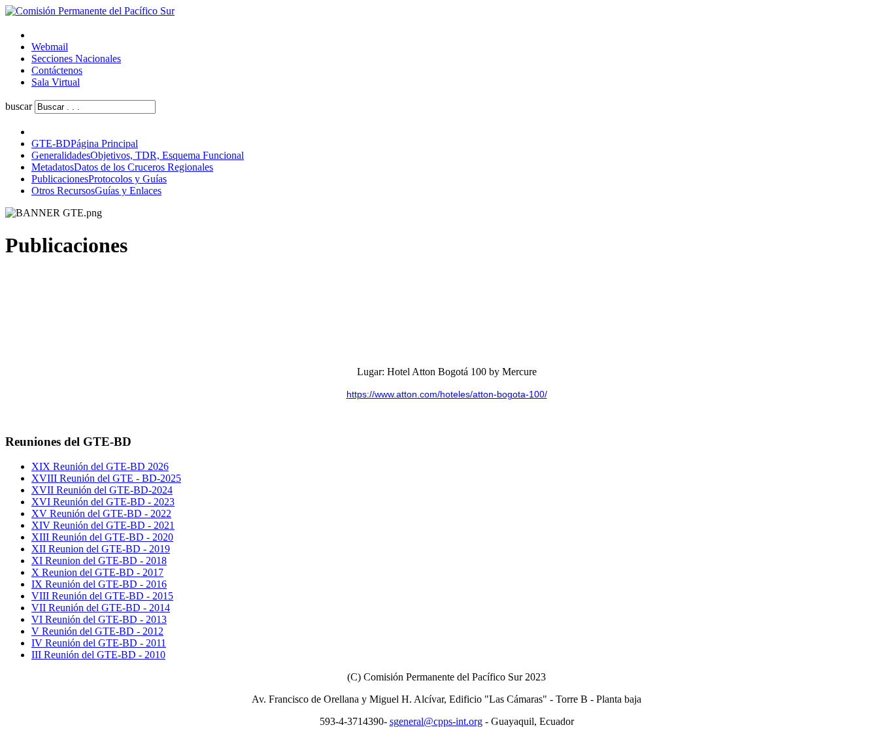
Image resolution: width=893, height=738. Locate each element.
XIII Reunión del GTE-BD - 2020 (102, 537)
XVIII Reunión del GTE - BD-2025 (106, 478)
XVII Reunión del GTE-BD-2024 (102, 489)
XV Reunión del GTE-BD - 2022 (101, 513)
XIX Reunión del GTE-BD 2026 (100, 466)
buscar (18, 106)
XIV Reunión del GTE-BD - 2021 (103, 525)
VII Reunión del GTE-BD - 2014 (100, 607)
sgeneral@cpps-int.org (436, 721)
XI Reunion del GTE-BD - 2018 (99, 560)
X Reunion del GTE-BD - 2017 (97, 572)
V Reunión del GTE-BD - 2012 (97, 631)
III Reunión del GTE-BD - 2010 (98, 654)
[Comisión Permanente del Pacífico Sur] (90, 10)
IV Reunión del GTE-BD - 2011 (98, 642)
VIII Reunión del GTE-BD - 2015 (102, 595)
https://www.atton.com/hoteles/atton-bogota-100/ (446, 394)
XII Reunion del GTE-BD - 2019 (100, 548)
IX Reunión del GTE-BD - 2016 (99, 584)
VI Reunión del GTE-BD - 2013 (99, 619)
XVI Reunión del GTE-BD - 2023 (103, 501)
